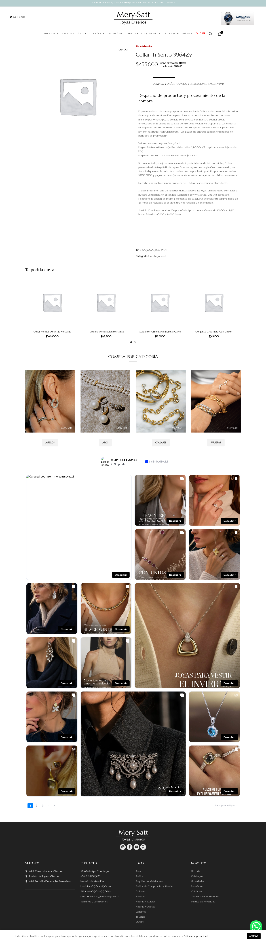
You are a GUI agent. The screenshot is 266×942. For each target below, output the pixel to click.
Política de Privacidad (203, 901)
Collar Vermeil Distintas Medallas (52, 331)
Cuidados (196, 891)
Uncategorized (157, 256)
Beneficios (197, 886)
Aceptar (253, 936)
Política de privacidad (196, 936)
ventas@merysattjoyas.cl (104, 896)
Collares (140, 891)
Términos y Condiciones (205, 896)
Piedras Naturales (145, 901)
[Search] (210, 33)
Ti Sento (140, 916)
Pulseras (140, 896)
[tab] (164, 82)
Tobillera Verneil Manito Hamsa (106, 331)
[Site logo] (133, 18)
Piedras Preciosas (145, 906)
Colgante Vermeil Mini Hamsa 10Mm (160, 331)
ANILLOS (50, 442)
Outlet (139, 921)
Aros (138, 871)
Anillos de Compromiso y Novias (154, 886)
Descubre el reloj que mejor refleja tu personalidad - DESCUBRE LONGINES (133, 2)
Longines (141, 911)
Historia (195, 871)
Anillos (139, 876)
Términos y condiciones (94, 901)
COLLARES (160, 442)
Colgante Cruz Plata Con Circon (213, 331)
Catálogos (197, 876)
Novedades (197, 881)
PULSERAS (216, 442)
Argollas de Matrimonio (149, 881)
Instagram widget (225, 805)
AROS (105, 442)
